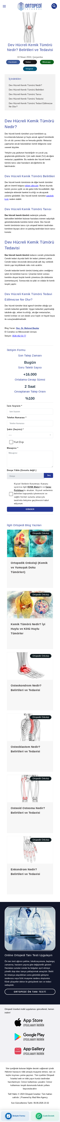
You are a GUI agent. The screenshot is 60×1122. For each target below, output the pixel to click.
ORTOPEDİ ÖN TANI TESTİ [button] (30, 992)
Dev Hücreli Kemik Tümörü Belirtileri (26, 89)
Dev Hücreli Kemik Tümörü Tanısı (25, 94)
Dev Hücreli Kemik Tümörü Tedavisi (26, 98)
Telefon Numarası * (16, 417)
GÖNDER (30, 509)
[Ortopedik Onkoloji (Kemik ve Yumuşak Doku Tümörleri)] (30, 543)
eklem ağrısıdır (31, 186)
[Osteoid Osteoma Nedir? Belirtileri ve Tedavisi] (30, 788)
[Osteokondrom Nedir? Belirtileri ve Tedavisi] (30, 666)
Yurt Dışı (19, 442)
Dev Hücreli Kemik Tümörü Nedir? (25, 85)
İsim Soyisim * (14, 406)
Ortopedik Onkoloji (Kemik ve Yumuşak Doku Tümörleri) (29, 567)
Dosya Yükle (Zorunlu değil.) (21, 470)
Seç (49, 475)
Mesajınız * (12, 448)
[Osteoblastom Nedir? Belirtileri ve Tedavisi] (30, 727)
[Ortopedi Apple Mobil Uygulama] (30, 1022)
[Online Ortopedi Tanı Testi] (30, 929)
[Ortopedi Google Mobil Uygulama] (30, 1037)
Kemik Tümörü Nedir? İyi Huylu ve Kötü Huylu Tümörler (28, 629)
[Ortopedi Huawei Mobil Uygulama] (30, 1051)
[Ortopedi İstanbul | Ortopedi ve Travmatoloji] (4, 7)
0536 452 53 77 (19, 336)
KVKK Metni (34, 487)
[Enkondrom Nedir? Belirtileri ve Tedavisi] (30, 850)
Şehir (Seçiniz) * (15, 429)
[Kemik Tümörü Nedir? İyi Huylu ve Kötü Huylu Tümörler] (30, 604)
